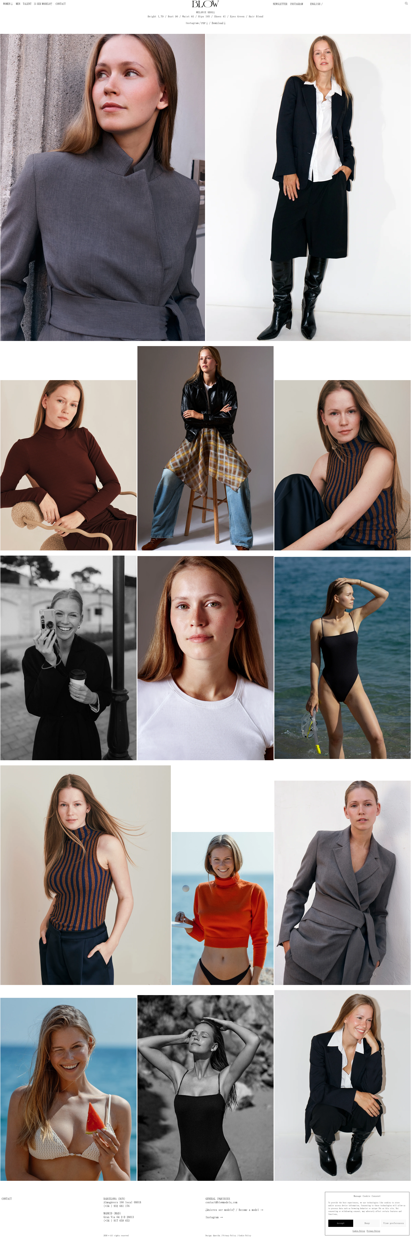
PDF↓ (204, 23)
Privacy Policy (373, 1231)
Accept (341, 1223)
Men (18, 3)
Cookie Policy (359, 1231)
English (314, 4)
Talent (27, 3)
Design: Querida (213, 1236)
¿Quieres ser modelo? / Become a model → (234, 1209)
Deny (367, 1223)
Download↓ (219, 23)
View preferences (393, 1223)
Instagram (296, 4)
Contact (61, 3)
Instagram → (214, 1217)
